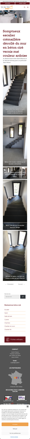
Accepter (15, 424)
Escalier (6, 309)
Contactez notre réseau (16, 386)
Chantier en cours (9, 326)
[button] (27, 406)
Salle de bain (8, 316)
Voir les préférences (15, 433)
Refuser (15, 429)
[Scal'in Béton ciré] (6, 7)
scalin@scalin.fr (15, 362)
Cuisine (6, 319)
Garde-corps (22, 3)
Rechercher (7, 294)
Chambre (7, 323)
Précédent (10, 284)
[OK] (22, 297)
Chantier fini (7, 329)
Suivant (20, 284)
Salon (6, 313)
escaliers (7, 3)
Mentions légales (14, 436)
